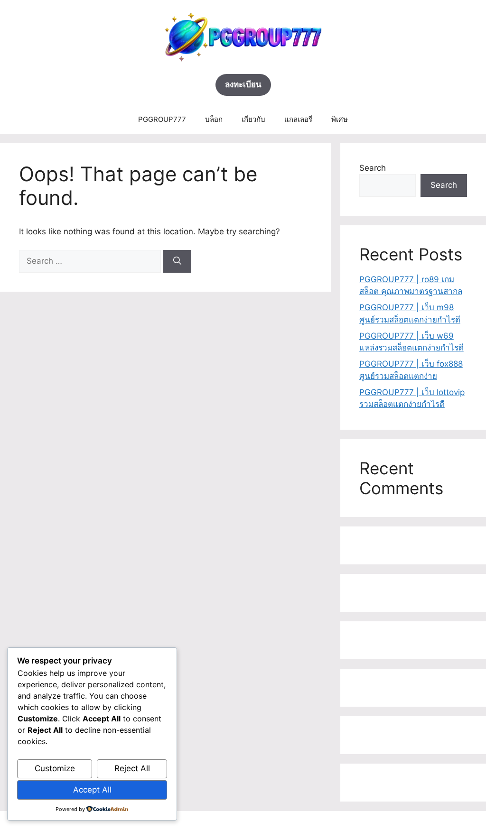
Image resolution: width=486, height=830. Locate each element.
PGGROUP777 (162, 119)
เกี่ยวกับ (253, 119)
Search (372, 168)
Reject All (132, 768)
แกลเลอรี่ (298, 119)
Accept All (92, 789)
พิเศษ (339, 119)
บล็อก (214, 119)
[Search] (177, 261)
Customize (55, 768)
